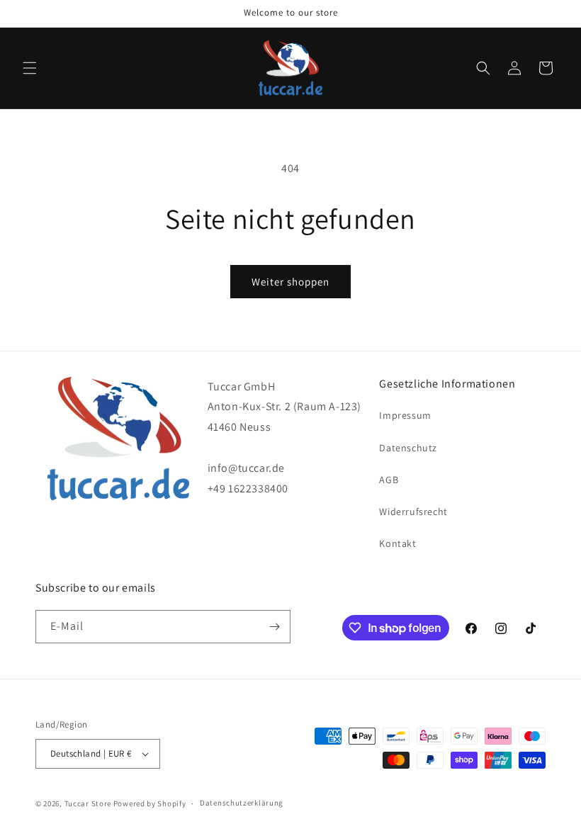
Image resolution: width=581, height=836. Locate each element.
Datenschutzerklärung (241, 803)
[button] (29, 68)
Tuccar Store (87, 803)
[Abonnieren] (274, 626)
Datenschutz (408, 447)
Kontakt (397, 543)
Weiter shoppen (290, 281)
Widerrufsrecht (413, 511)
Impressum (405, 415)
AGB (388, 479)
